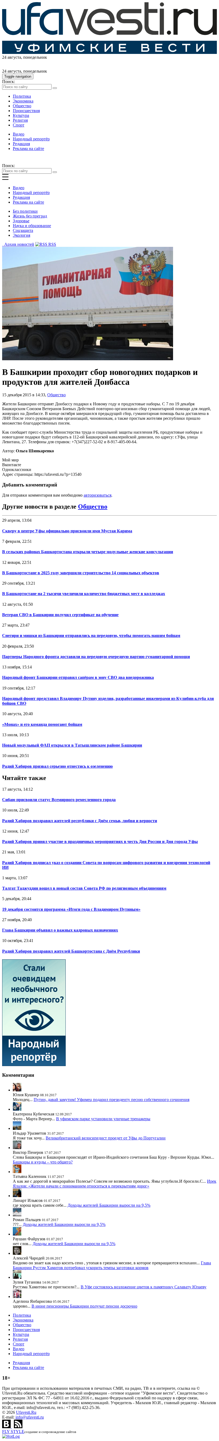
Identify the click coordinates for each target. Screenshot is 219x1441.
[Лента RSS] (18, 1426)
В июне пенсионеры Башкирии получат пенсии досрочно (84, 1306)
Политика (22, 96)
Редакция (21, 143)
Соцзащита (23, 230)
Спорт (18, 125)
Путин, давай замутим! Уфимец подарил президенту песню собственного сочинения (111, 1099)
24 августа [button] (11, 57)
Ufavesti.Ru (26, 1412)
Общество (22, 106)
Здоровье (21, 221)
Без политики (25, 211)
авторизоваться (97, 495)
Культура (21, 115)
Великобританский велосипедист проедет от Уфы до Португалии (106, 1138)
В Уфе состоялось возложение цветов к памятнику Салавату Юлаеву (143, 1287)
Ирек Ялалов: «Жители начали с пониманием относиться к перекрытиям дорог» (114, 1183)
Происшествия (26, 110)
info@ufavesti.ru (29, 1417)
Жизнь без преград (30, 216)
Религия (20, 120)
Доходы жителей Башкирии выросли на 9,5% (109, 1205)
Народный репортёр (31, 139)
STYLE (13, 1431)
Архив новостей (18, 244)
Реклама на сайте (28, 148)
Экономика (23, 101)
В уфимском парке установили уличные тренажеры (103, 1119)
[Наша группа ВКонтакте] (7, 1426)
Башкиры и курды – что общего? (43, 1162)
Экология (21, 235)
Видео (18, 134)
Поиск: (8, 81)
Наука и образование (32, 225)
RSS (51, 244)
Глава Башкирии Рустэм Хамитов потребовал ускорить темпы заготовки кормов (112, 1265)
